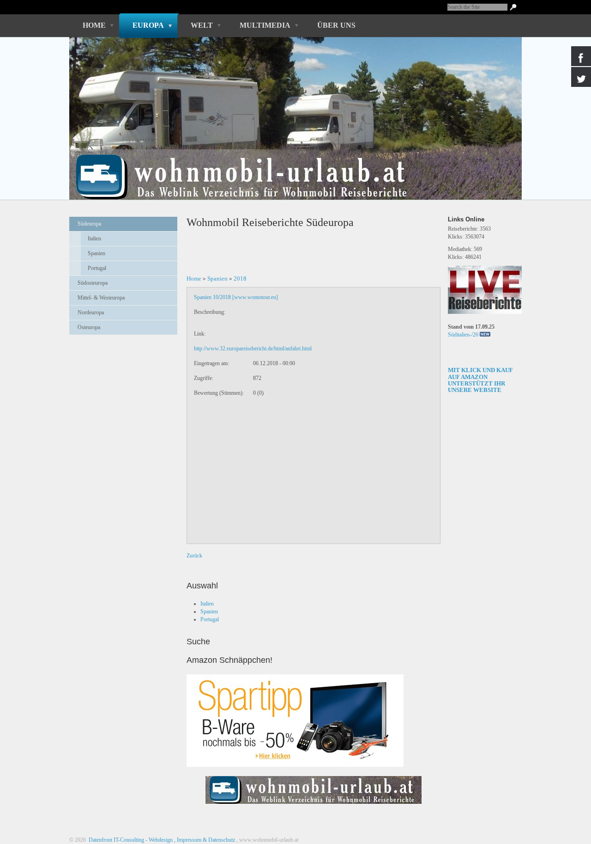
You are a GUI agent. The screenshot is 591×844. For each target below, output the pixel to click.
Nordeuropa (91, 312)
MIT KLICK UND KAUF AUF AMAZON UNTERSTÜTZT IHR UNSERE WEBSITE (480, 380)
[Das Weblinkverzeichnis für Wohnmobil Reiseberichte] (313, 806)
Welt (202, 25)
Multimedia (265, 25)
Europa (148, 25)
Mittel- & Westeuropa (101, 297)
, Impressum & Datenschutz (204, 840)
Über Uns (336, 25)
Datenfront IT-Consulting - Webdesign (130, 840)
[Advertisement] (123, 365)
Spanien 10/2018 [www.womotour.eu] (236, 297)
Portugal (97, 268)
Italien (94, 238)
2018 (240, 278)
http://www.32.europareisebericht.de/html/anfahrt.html (253, 348)
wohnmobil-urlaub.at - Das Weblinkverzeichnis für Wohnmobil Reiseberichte (290, 160)
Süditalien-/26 (463, 334)
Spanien (96, 253)
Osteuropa (89, 327)
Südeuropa (89, 223)
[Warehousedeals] (295, 720)
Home (94, 25)
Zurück (194, 555)
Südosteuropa (93, 283)
